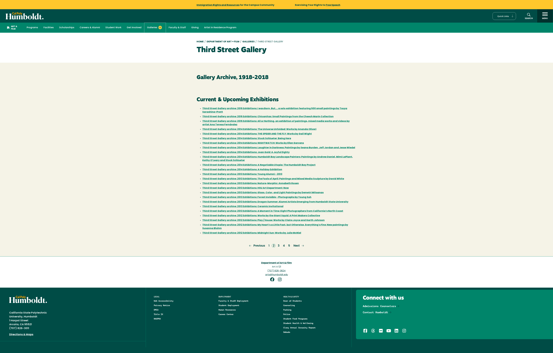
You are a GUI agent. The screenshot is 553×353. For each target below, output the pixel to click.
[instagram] (280, 280)
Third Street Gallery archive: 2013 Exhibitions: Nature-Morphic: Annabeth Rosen (250, 183)
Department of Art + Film (223, 42)
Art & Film (14, 27)
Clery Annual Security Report (299, 327)
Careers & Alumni (90, 28)
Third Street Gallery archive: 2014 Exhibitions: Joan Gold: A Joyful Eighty (246, 152)
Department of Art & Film (276, 263)
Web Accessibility (163, 301)
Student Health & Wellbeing (298, 323)
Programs (32, 28)
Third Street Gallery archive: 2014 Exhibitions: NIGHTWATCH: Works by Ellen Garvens (253, 143)
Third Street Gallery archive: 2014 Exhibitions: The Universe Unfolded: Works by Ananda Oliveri (259, 129)
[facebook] (273, 280)
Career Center (225, 314)
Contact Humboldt (375, 312)
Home (200, 42)
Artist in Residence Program (220, 28)
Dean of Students (292, 301)
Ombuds (286, 332)
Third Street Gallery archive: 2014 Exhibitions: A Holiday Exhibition (242, 170)
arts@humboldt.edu (276, 275)
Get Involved (134, 28)
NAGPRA (157, 319)
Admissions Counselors (379, 306)
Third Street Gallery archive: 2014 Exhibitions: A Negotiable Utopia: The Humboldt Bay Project (259, 165)
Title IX (158, 314)
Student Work (113, 28)
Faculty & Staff (177, 28)
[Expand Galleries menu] (160, 27)
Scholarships (66, 28)
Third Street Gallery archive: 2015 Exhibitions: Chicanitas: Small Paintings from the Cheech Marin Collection (268, 117)
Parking (287, 310)
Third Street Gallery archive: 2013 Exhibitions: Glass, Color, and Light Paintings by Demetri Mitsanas (263, 193)
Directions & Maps (21, 334)
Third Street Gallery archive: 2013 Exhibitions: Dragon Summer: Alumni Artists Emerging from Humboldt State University (275, 202)
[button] (504, 16)
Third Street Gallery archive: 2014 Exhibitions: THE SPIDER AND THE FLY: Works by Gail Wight (257, 134)
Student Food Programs (295, 319)
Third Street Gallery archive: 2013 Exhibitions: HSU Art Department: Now (245, 188)
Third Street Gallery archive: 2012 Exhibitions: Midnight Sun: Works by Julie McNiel (251, 233)
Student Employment (228, 305)
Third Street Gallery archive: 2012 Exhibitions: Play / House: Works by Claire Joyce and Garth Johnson (263, 220)
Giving (195, 28)
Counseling (289, 305)
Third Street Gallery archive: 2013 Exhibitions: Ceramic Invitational (242, 206)
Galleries (248, 42)
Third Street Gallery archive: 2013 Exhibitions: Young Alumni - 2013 (242, 174)
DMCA (156, 310)
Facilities (48, 28)
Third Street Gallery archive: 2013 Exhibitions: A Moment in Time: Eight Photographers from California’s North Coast (272, 211)
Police (286, 314)
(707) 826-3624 (276, 271)
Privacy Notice (162, 305)
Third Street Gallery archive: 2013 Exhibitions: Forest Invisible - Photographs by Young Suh (256, 197)
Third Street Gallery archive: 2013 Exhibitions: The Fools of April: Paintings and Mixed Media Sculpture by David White (273, 179)
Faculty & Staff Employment (233, 301)
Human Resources (227, 310)
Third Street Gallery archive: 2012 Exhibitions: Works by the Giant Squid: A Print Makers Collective (261, 216)
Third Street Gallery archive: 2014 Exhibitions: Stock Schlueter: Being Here (246, 138)
